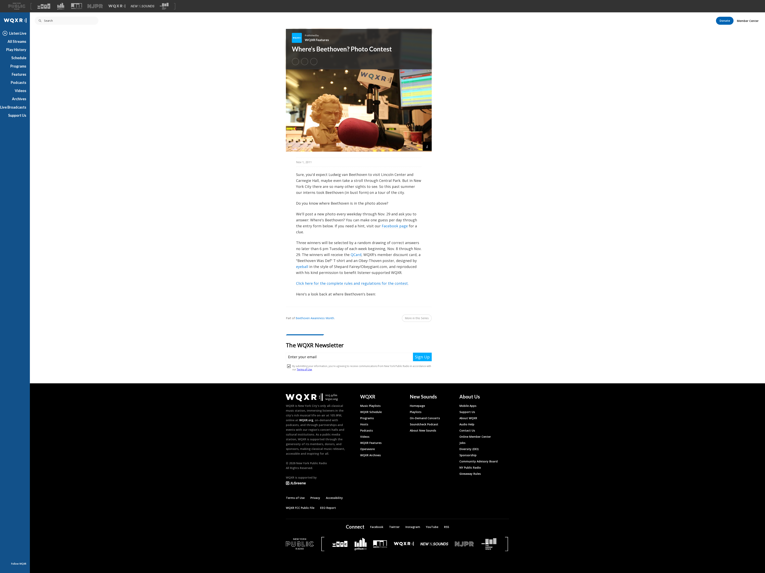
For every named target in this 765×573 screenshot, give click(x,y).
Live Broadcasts (13, 107)
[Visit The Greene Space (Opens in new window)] (164, 6)
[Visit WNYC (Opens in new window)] (43, 6)
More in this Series (417, 318)
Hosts (364, 424)
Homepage (417, 406)
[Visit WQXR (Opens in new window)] (116, 6)
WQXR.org (306, 420)
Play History (16, 49)
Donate (725, 21)
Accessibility (334, 498)
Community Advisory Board (478, 461)
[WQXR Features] (298, 38)
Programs (18, 66)
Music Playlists (370, 406)
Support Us (17, 115)
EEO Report (328, 508)
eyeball (302, 266)
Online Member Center (475, 437)
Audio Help (466, 424)
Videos (20, 90)
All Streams (17, 41)
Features (19, 74)
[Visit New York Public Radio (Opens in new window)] (300, 543)
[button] (427, 146)
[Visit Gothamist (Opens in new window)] (61, 6)
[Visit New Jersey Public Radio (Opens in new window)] (465, 544)
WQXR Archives (370, 455)
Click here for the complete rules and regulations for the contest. (352, 283)
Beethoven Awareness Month (315, 318)
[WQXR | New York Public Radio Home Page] (15, 20)
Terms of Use (295, 498)
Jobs (462, 443)
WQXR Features (317, 40)
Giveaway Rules (470, 474)
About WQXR (468, 418)
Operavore (367, 449)
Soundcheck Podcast (424, 424)
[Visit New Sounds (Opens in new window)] (142, 6)
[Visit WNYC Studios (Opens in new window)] (76, 6)
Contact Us (467, 430)
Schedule (18, 58)
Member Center (748, 21)
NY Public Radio (470, 467)
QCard (356, 254)
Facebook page (395, 226)
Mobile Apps (467, 406)
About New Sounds (423, 430)
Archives (19, 99)
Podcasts (18, 82)
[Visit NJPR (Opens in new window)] (95, 6)
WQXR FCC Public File (300, 508)
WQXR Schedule (371, 412)
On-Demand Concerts (425, 418)
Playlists (415, 412)
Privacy (315, 498)
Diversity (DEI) (469, 449)
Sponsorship (468, 455)
